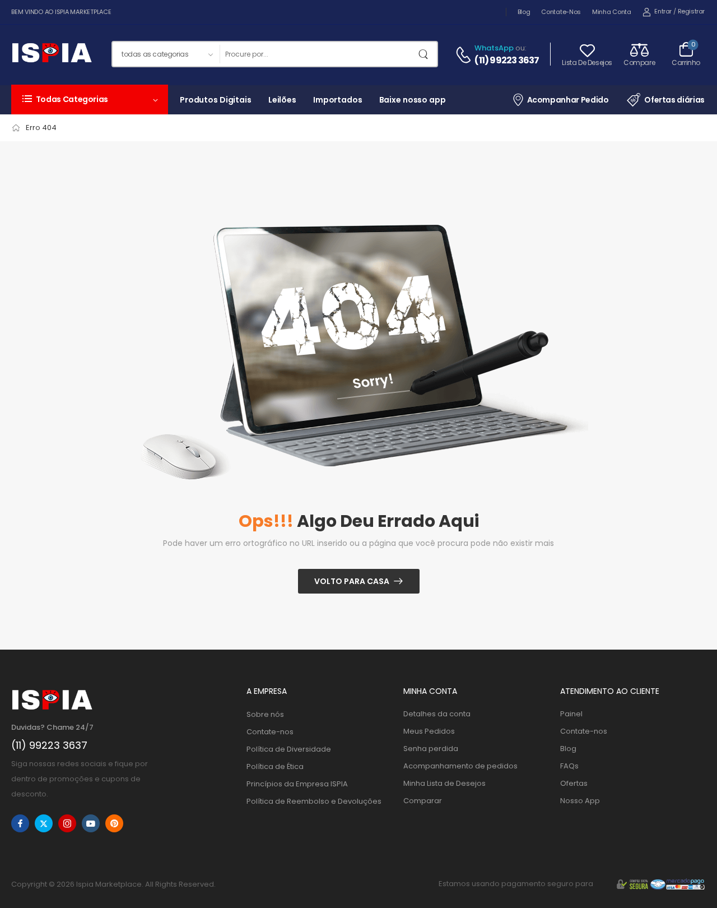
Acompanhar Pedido (568, 99)
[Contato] (465, 55)
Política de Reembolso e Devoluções (313, 801)
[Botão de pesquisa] (426, 54)
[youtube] (91, 823)
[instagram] (67, 823)
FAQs (569, 766)
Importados (337, 99)
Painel (571, 713)
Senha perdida (430, 748)
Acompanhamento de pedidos (460, 766)
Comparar (422, 800)
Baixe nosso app (412, 99)
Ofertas (574, 783)
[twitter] (44, 823)
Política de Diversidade (288, 749)
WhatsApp (494, 48)
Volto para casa (351, 581)
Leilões (282, 99)
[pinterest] (114, 823)
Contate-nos (561, 11)
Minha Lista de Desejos (444, 783)
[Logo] (51, 54)
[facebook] (20, 823)
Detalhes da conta (437, 713)
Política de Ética (275, 766)
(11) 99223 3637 (506, 60)
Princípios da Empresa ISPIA (297, 784)
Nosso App (580, 800)
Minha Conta (611, 11)
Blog (524, 11)
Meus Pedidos (429, 731)
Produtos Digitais (216, 99)
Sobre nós (265, 714)
